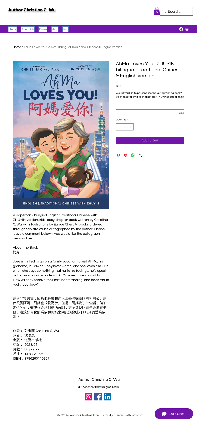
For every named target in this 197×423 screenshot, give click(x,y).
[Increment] (130, 127)
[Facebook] (98, 396)
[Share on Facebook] (118, 155)
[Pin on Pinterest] (125, 155)
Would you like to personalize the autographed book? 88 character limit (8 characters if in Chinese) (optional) (150, 95)
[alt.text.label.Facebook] (181, 29)
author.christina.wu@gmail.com (98, 387)
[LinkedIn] (107, 396)
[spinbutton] (124, 127)
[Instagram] (88, 396)
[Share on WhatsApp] (133, 155)
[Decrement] (118, 127)
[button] (157, 11)
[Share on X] (140, 155)
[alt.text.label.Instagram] (187, 29)
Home (17, 47)
